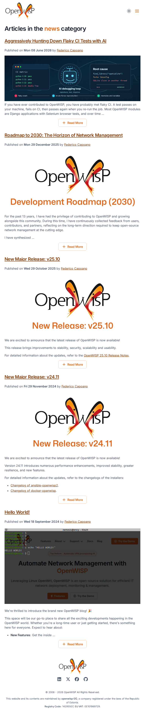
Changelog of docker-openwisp (33, 491)
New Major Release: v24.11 (32, 377)
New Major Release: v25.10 (32, 259)
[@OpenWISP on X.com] (69, 679)
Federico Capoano (70, 50)
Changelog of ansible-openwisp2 (34, 485)
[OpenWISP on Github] (85, 679)
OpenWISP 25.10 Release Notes (106, 355)
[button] (137, 11)
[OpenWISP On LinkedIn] (60, 679)
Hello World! (17, 512)
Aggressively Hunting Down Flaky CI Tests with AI (55, 41)
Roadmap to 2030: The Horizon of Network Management (64, 135)
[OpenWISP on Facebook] (77, 679)
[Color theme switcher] (128, 11)
